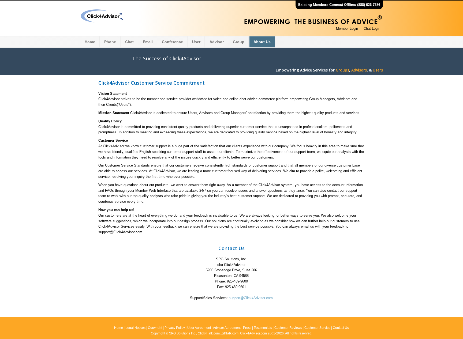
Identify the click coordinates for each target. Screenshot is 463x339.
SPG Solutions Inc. (182, 333)
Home (90, 42)
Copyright (155, 328)
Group (238, 42)
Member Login (347, 29)
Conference (172, 42)
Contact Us (341, 328)
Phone (110, 42)
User (196, 42)
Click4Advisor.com (253, 333)
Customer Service (317, 328)
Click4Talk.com (209, 333)
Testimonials (263, 328)
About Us (262, 42)
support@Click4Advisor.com (251, 298)
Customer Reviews (288, 328)
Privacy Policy (175, 328)
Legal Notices (135, 328)
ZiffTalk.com (229, 333)
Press (247, 328)
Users (378, 70)
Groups (342, 70)
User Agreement (199, 328)
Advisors (359, 70)
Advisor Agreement (227, 328)
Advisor (217, 42)
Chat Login (372, 29)
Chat (129, 42)
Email (148, 42)
